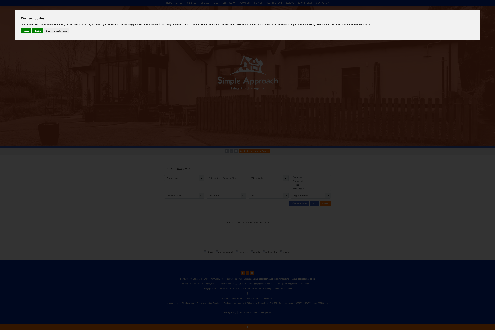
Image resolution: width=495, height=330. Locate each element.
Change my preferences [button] (56, 31)
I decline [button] (37, 31)
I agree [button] (26, 31)
